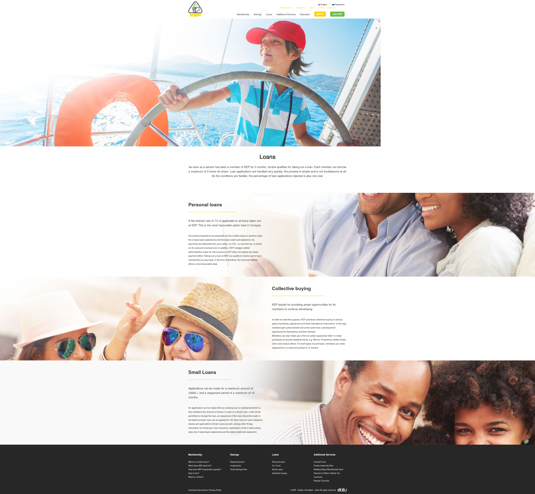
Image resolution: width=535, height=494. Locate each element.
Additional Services (286, 14)
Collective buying (279, 473)
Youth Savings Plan (238, 469)
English (323, 4)
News (312, 7)
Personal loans (278, 461)
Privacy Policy (215, 490)
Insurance (318, 476)
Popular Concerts (321, 480)
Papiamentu (339, 4)
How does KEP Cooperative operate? (204, 469)
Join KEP (337, 14)
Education (305, 14)
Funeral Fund (320, 461)
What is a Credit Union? (198, 461)
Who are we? (285, 7)
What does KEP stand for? (200, 465)
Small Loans (277, 469)
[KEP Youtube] (340, 7)
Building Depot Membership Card (328, 469)
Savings (258, 14)
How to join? (193, 473)
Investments (235, 465)
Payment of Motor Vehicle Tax (327, 473)
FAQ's (322, 7)
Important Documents (197, 490)
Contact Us (300, 7)
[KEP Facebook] (337, 7)
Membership (243, 14)
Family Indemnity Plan (323, 465)
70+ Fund (276, 465)
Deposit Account (237, 461)
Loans (269, 14)
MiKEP (320, 14)
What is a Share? (196, 476)
